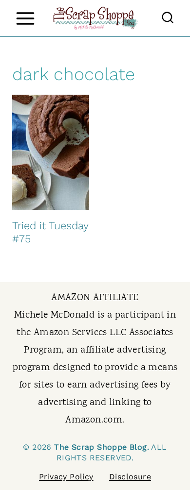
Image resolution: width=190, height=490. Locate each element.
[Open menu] (25, 18)
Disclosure (130, 476)
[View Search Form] (167, 18)
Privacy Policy (66, 476)
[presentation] (50, 152)
